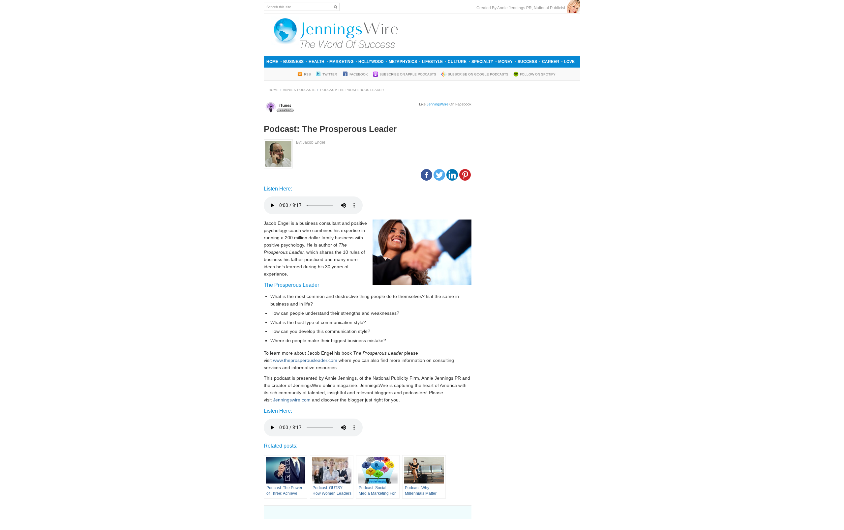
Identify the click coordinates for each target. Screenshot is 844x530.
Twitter (330, 74)
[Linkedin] (452, 175)
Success (527, 62)
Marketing (341, 62)
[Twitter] (439, 175)
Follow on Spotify (538, 74)
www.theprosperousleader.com (305, 360)
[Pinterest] (465, 175)
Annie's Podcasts (299, 90)
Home (272, 62)
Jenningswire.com (292, 399)
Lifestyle (432, 62)
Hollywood (371, 62)
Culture (457, 62)
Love (569, 62)
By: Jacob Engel (310, 142)
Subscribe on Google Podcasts (478, 74)
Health (316, 62)
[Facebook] (426, 175)
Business (293, 62)
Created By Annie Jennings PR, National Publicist (521, 8)
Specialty (482, 62)
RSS (307, 74)
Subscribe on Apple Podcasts (407, 74)
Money (505, 62)
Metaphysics (403, 62)
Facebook (358, 74)
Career (550, 62)
